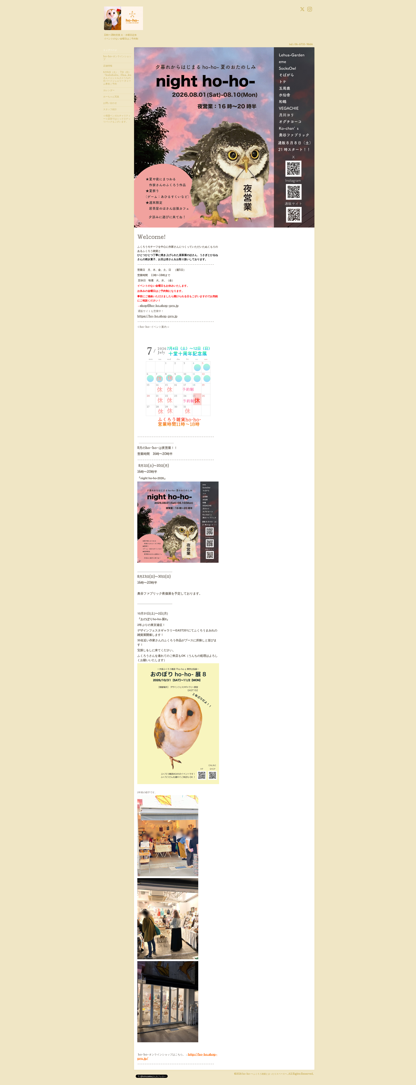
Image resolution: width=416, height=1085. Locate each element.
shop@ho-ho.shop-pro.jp (159, 306)
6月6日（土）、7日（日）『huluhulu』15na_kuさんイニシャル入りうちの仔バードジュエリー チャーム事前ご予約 (117, 78)
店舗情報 (107, 66)
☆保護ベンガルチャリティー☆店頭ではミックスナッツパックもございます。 (116, 119)
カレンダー (109, 90)
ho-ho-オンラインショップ (117, 58)
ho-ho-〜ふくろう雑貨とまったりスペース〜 (264, 1074)
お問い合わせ (110, 103)
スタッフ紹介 (110, 109)
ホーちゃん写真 (111, 97)
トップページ (110, 50)
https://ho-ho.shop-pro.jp (157, 316)
